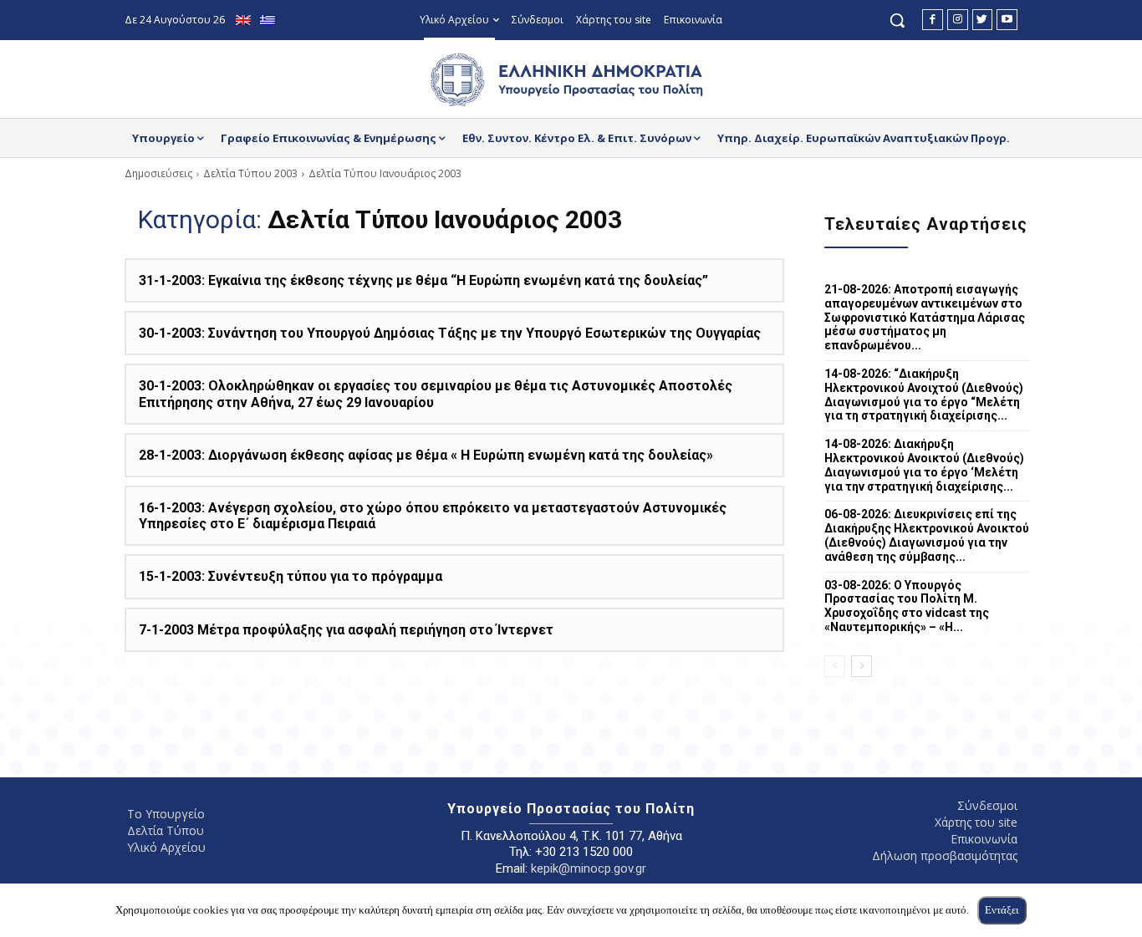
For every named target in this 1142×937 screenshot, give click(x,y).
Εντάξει (1002, 910)
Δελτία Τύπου (165, 830)
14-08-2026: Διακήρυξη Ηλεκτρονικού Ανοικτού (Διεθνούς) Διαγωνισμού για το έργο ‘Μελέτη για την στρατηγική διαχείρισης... (924, 464)
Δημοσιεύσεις (158, 173)
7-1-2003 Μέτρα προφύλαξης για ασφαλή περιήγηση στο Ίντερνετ (346, 630)
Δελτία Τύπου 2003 (250, 173)
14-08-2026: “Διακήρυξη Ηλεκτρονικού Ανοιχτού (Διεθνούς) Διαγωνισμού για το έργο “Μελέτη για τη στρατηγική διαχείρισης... (923, 394)
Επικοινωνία (984, 839)
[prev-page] (834, 666)
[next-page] (861, 666)
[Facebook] (932, 19)
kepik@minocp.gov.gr (588, 868)
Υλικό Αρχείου (166, 847)
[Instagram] (957, 19)
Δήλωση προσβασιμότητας (944, 855)
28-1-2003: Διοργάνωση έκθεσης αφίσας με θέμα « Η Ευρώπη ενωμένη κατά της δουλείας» (426, 455)
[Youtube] (1007, 19)
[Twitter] (982, 19)
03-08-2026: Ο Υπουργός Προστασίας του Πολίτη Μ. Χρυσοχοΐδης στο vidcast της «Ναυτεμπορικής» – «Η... (906, 606)
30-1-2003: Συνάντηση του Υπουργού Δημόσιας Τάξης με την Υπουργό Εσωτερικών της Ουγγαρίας (450, 333)
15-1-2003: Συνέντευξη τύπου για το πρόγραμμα (290, 576)
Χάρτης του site (976, 822)
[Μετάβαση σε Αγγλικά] (245, 20)
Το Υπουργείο (166, 814)
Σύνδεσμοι (987, 805)
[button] (897, 20)
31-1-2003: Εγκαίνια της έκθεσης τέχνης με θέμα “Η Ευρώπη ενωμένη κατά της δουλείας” (423, 280)
